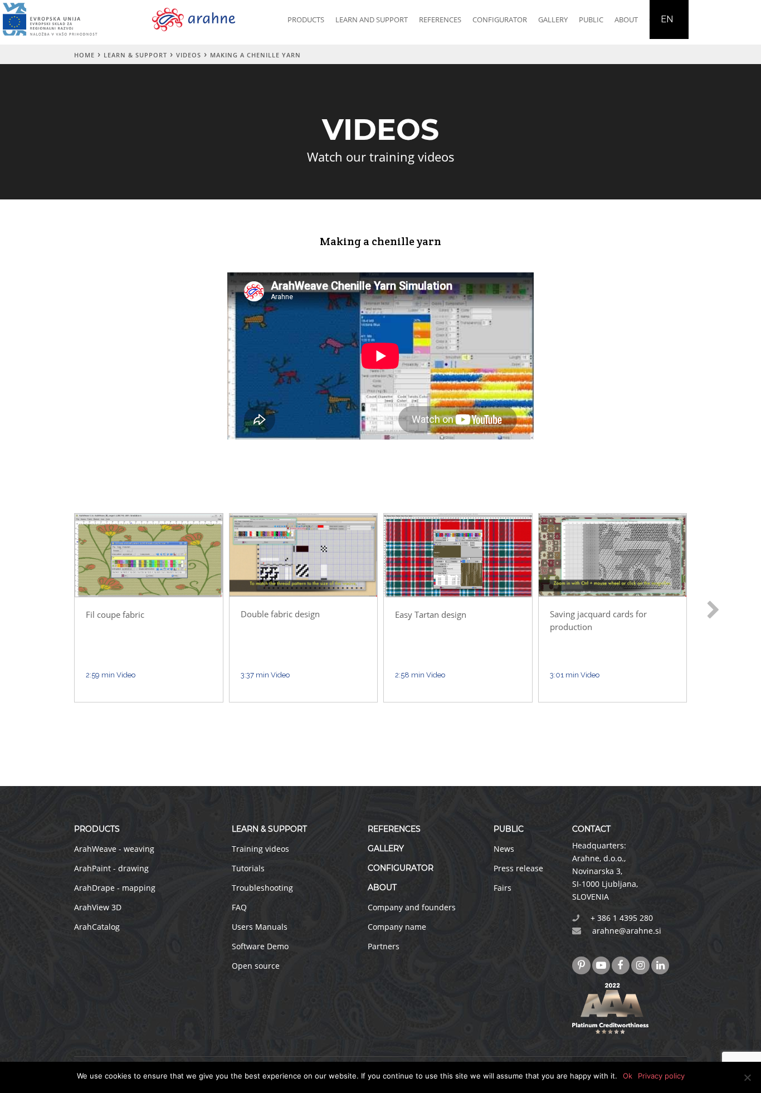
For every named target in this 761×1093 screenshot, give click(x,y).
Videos (188, 55)
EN (667, 19)
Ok (627, 1075)
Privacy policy (661, 1075)
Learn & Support (135, 55)
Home (84, 55)
